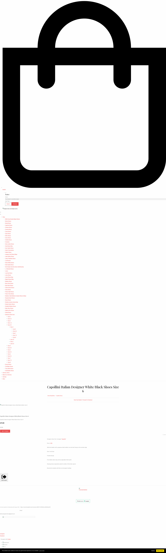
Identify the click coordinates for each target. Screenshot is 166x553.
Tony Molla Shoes (9, 368)
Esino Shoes (8, 237)
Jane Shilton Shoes (9, 256)
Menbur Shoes (8, 281)
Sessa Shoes (8, 364)
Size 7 (14, 333)
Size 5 (11, 341)
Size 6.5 (15, 331)
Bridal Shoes (8, 223)
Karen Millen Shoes (9, 262)
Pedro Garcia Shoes (9, 287)
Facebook (2, 535)
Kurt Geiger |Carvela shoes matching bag (14, 266)
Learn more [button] (41, 550)
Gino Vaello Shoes (9, 248)
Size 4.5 (9, 347)
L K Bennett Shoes (9, 268)
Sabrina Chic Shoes (9, 310)
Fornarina (7, 242)
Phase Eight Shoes (9, 291)
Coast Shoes (8, 231)
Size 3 (9, 320)
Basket (8, 204)
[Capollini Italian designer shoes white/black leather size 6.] (2, 409)
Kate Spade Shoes (9, 264)
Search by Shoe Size (10, 314)
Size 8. (14, 337)
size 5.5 (12, 343)
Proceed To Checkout (87, 400)
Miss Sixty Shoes (9, 283)
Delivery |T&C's (6, 372)
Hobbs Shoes (8, 252)
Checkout (15, 204)
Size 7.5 (15, 335)
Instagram (2, 533)
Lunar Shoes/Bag (9, 277)
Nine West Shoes (9, 285)
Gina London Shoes (9, 244)
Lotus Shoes (8, 275)
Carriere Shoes (8, 227)
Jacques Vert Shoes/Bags (11, 254)
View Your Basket (78, 400)
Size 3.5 (9, 325)
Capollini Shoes (8, 225)
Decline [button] (153, 550)
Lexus (6, 271)
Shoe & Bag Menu (51, 395)
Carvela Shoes (8, 229)
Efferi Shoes (8, 235)
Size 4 (11, 327)
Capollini (64, 439)
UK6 (51, 443)
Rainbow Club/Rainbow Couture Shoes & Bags (15, 295)
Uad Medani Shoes (9, 370)
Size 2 (9, 316)
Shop (4, 217)
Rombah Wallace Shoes (10, 306)
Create (9, 539)
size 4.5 (12, 339)
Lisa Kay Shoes (8, 273)
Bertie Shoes (8, 221)
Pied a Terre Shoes (9, 293)
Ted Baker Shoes (9, 366)
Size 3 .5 (10, 322)
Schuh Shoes (8, 312)
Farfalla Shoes (8, 239)
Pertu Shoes (8, 289)
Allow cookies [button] (160, 550)
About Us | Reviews (7, 374)
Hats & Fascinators (9, 250)
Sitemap (4, 376)
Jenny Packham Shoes (10, 258)
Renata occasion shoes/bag (11, 302)
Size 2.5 (9, 318)
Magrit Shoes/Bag (9, 279)
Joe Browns (8, 260)
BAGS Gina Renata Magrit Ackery (12, 219)
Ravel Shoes (8, 300)
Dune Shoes (8, 233)
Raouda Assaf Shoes (10, 298)
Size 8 (9, 362)
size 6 (14, 329)
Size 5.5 (9, 352)
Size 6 (9, 354)
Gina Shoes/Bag (9, 246)
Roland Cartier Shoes (10, 304)
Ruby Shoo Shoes (9, 308)
